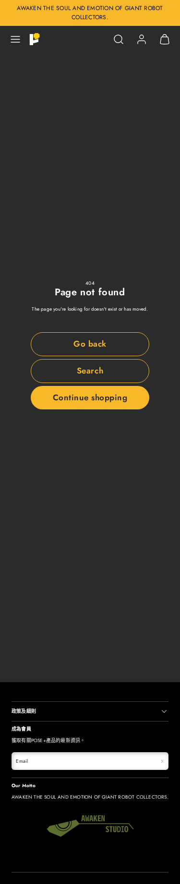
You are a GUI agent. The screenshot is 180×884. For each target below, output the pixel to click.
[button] (15, 39)
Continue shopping (90, 397)
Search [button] (90, 370)
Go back (90, 343)
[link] (141, 39)
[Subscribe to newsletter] (162, 760)
